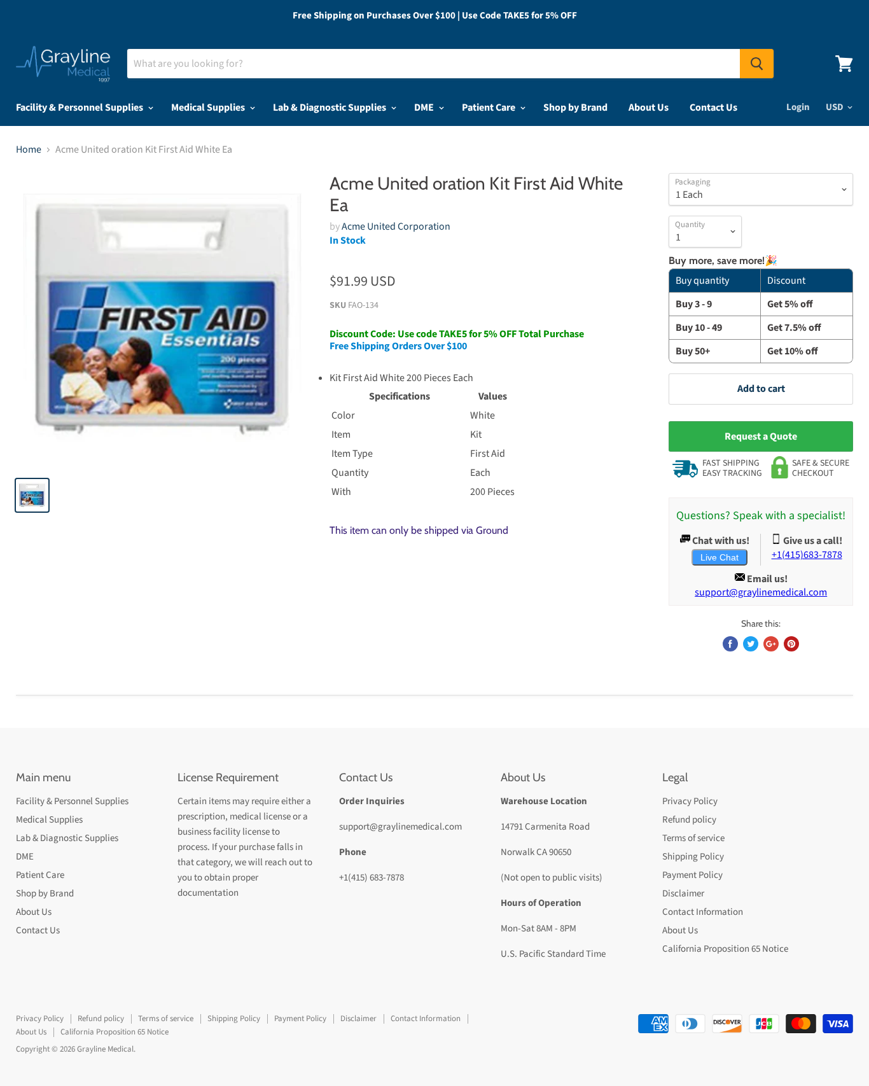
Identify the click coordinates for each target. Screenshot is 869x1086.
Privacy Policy (690, 801)
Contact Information (702, 912)
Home (28, 149)
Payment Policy (692, 875)
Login (798, 107)
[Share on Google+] (771, 643)
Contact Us (713, 108)
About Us (649, 108)
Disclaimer (683, 893)
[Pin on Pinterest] (791, 643)
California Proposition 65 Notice (725, 949)
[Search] (757, 63)
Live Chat (719, 557)
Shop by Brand (575, 108)
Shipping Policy (693, 856)
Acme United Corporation (396, 226)
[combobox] (433, 63)
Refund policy (689, 819)
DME (425, 108)
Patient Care (489, 108)
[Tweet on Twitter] (750, 643)
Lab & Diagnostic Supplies (330, 108)
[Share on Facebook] (730, 643)
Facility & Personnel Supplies (80, 108)
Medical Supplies (209, 108)
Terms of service (693, 838)
